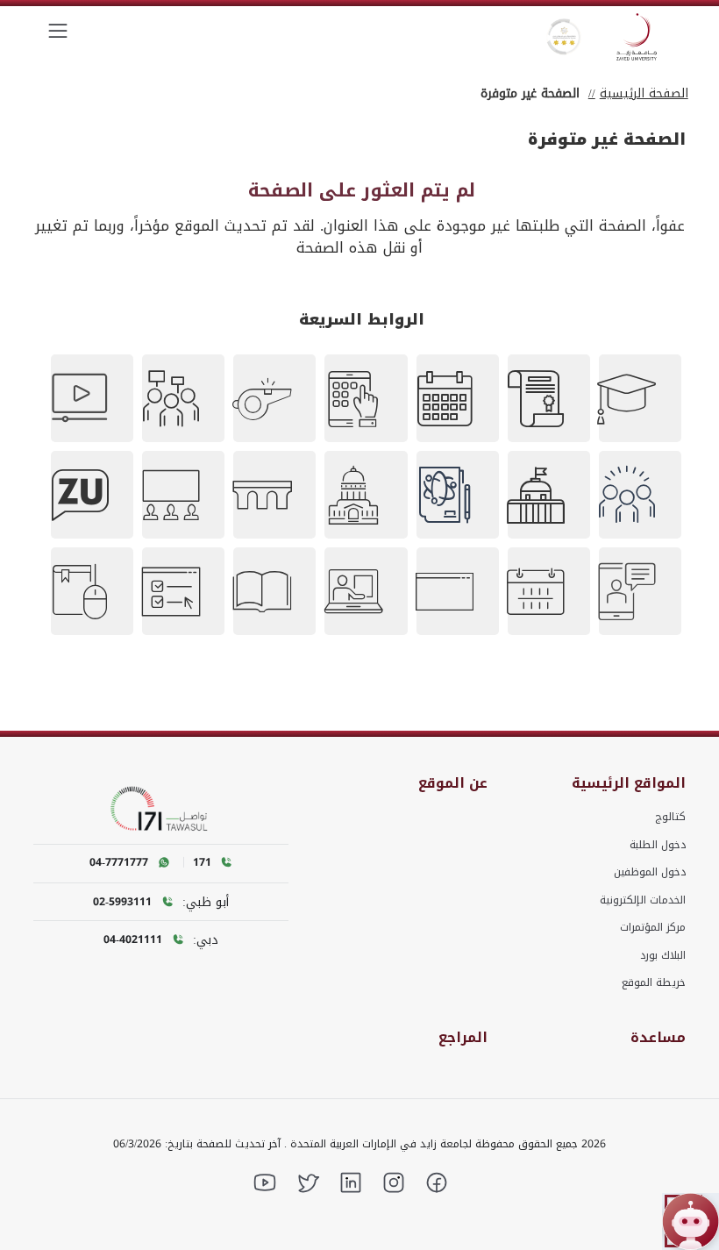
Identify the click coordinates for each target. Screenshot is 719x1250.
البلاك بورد (663, 955)
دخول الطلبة (658, 845)
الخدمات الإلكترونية (643, 900)
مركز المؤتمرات (653, 927)
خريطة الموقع (654, 982)
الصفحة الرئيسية (644, 93)
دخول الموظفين (650, 872)
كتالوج (670, 817)
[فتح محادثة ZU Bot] (690, 1221)
